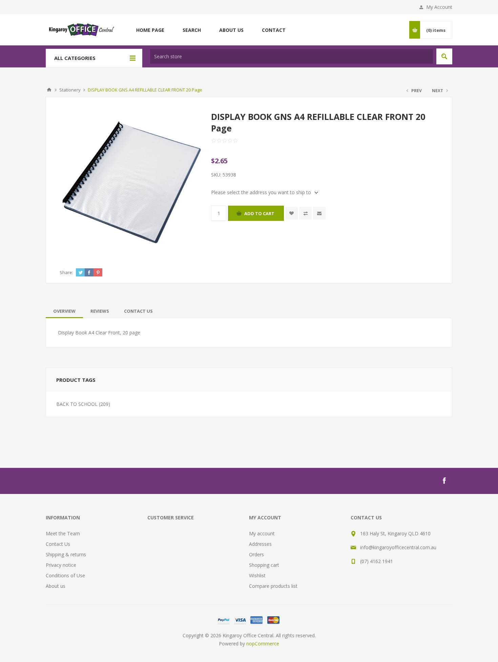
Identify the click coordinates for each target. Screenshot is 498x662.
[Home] (49, 89)
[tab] (64, 311)
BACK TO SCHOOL (77, 404)
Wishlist (257, 575)
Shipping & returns (66, 554)
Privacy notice (61, 565)
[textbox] (291, 56)
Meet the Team (63, 533)
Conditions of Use (65, 575)
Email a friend (319, 213)
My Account (439, 7)
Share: (66, 272)
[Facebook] (444, 480)
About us (55, 586)
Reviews (99, 311)
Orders (256, 554)
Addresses (260, 544)
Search (444, 56)
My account (262, 533)
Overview (64, 311)
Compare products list (273, 586)
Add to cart (259, 213)
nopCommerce (262, 643)
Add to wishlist (291, 213)
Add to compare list (305, 213)
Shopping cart (264, 565)
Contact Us (138, 311)
